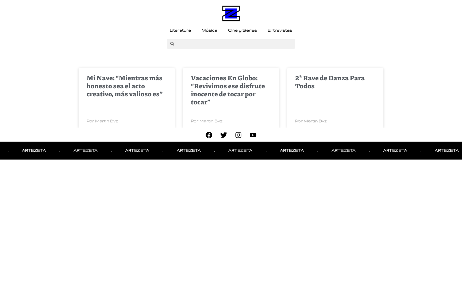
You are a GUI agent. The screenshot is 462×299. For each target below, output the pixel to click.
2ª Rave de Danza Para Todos (330, 81)
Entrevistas (280, 30)
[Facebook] (209, 135)
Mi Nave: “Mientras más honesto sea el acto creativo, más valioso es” (125, 86)
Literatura (180, 30)
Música (209, 30)
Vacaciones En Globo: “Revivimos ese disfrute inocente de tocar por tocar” (228, 90)
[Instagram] (238, 135)
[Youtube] (253, 135)
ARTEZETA (30, 150)
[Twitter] (223, 135)
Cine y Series (242, 30)
